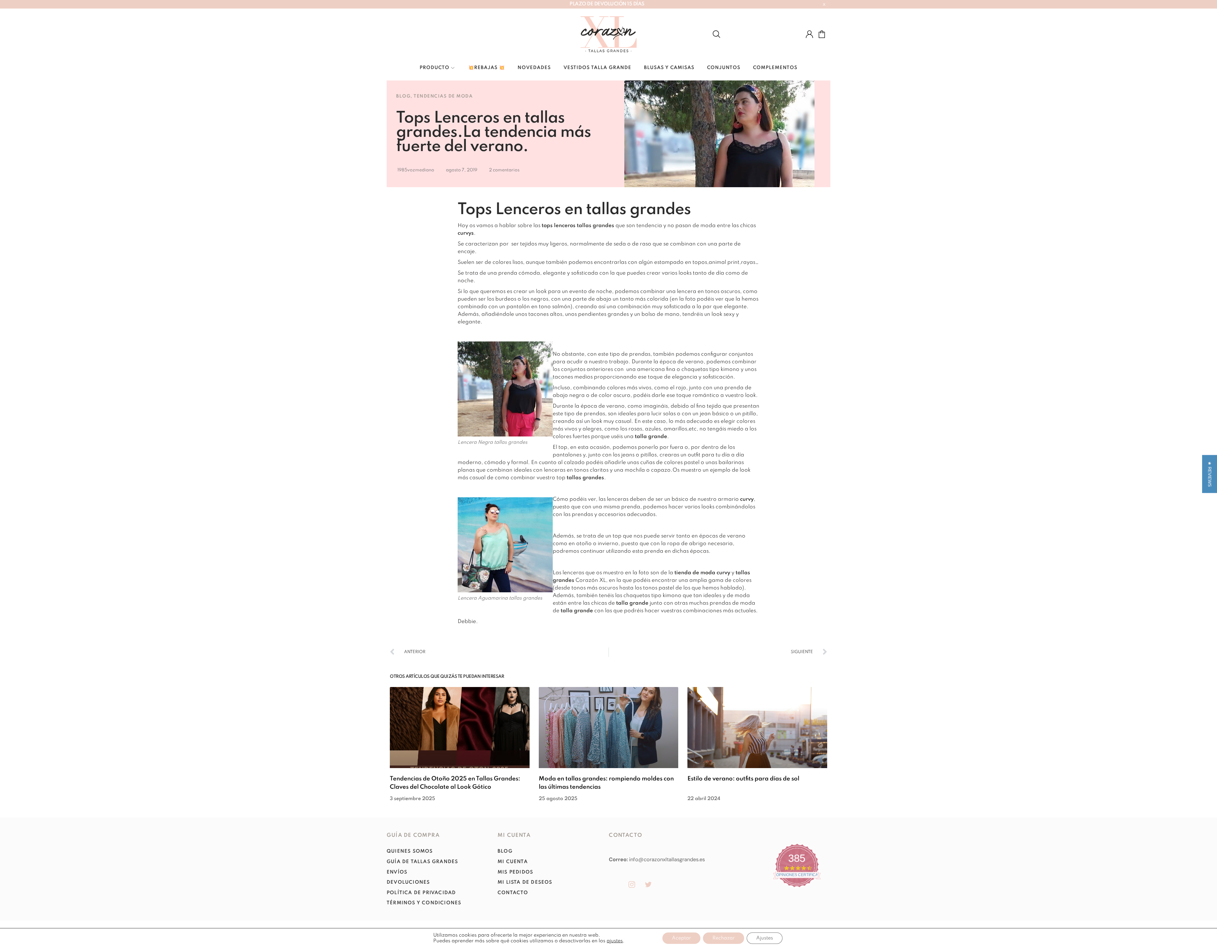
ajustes (615, 941)
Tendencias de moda (443, 96)
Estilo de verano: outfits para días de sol (743, 779)
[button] (1209, 474)
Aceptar (681, 938)
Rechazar (723, 938)
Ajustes (764, 938)
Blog (403, 96)
